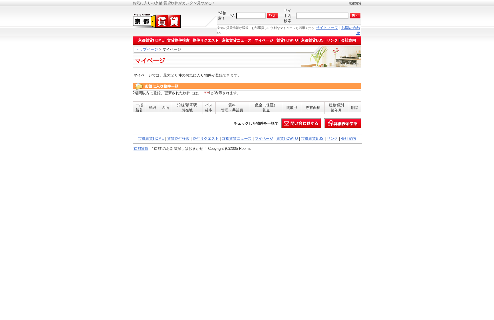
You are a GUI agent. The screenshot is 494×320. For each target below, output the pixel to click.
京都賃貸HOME (151, 40)
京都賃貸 (141, 148)
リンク (332, 40)
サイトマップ (327, 27)
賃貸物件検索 (178, 40)
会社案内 (348, 40)
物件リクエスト (206, 40)
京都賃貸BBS (312, 40)
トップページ (147, 49)
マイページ (264, 40)
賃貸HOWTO (287, 40)
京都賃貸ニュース (237, 40)
